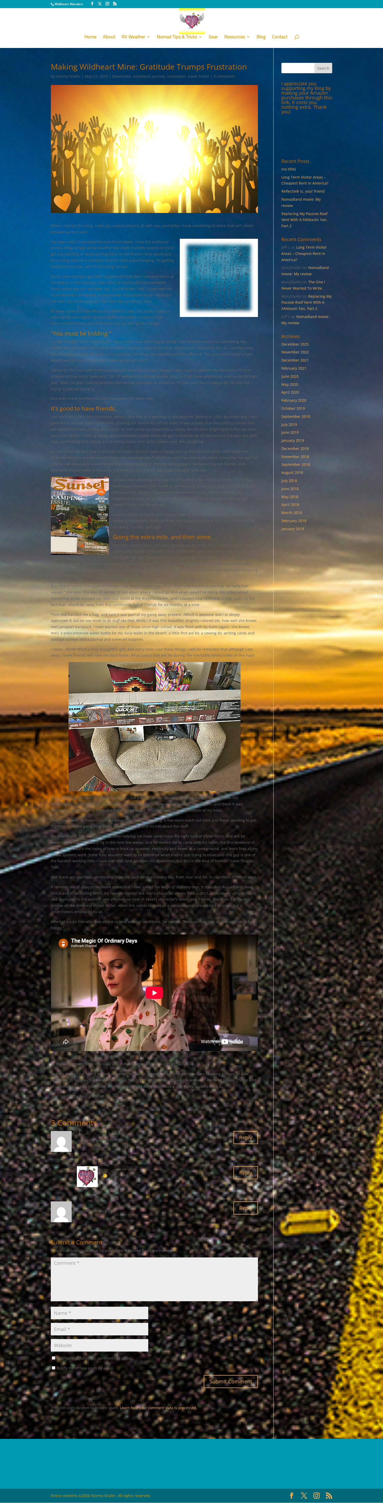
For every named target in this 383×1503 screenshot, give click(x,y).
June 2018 (290, 488)
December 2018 (295, 448)
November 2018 (295, 456)
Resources (234, 38)
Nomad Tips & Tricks (177, 38)
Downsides (121, 76)
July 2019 (289, 424)
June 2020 (290, 376)
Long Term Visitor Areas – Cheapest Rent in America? (304, 253)
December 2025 (295, 344)
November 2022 (295, 352)
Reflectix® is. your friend (303, 191)
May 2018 (289, 496)
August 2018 (292, 472)
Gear (213, 38)
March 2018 (291, 512)
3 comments (224, 76)
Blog (261, 38)
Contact (279, 38)
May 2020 (289, 384)
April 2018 (290, 504)
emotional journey (149, 76)
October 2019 (293, 408)
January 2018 (292, 528)
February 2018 (293, 520)
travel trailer (198, 76)
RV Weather (133, 38)
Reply (245, 1137)
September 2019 (295, 416)
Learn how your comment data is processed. (158, 1407)
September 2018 (295, 464)
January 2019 (292, 440)
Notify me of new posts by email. (85, 1368)
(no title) (288, 169)
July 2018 (289, 480)
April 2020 (290, 392)
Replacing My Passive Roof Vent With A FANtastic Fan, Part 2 (304, 220)
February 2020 (293, 400)
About (109, 38)
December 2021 (295, 360)
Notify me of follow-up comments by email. (94, 1358)
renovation (176, 76)
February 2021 (293, 368)
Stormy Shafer (68, 76)
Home (90, 38)
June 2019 (290, 432)
